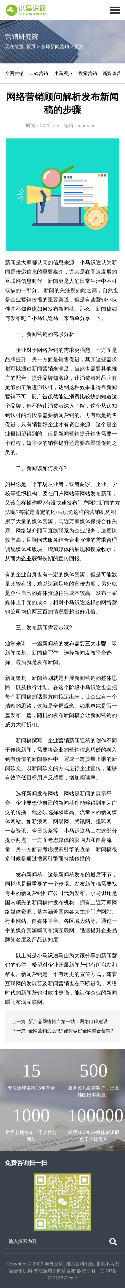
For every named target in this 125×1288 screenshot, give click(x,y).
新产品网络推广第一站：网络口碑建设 (68, 1021)
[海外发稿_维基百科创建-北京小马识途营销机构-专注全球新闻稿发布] (23, 10)
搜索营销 (87, 73)
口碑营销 (38, 73)
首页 (31, 46)
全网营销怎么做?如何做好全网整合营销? (70, 1030)
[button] (115, 10)
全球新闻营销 (55, 46)
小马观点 (63, 73)
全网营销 (14, 73)
